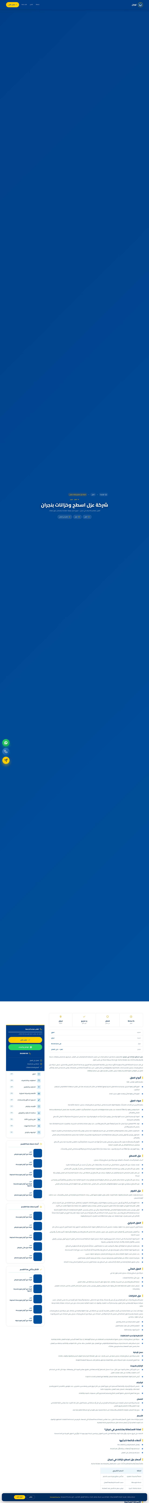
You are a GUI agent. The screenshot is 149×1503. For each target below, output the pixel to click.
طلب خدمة (24, 4)
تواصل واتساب (24, 1047)
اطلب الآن (11, 4)
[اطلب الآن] (6, 760)
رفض (30, 1497)
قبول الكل (20, 1497)
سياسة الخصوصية (55, 1497)
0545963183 (24, 1053)
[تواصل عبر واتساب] (6, 742)
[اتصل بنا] (6, 751)
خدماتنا (37, 4)
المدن (31, 4)
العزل (93, 494)
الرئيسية (102, 494)
